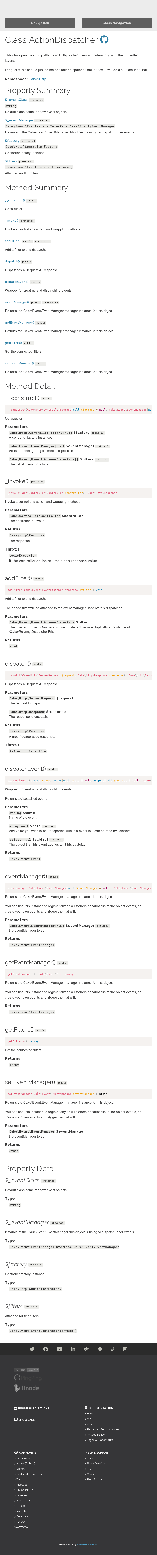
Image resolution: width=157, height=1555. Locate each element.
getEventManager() (19, 322)
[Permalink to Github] (104, 40)
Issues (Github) (26, 1463)
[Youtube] (59, 1350)
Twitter (21, 1521)
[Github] (86, 1350)
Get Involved (24, 1458)
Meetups (22, 1484)
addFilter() (13, 241)
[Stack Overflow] (112, 1350)
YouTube (22, 1511)
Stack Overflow (96, 1463)
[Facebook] (45, 1350)
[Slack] (100, 1350)
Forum (91, 1458)
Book (90, 1413)
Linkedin (22, 1505)
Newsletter (23, 1500)
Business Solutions (33, 1408)
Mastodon (22, 1527)
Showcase (27, 1419)
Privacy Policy (96, 1434)
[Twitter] (32, 1350)
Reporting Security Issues (103, 1429)
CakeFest (22, 1495)
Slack (90, 1474)
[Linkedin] (73, 1350)
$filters (11, 161)
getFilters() (13, 343)
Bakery (21, 1468)
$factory (12, 141)
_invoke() (11, 220)
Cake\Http (38, 79)
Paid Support (95, 1479)
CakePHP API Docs (87, 1544)
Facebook (22, 1516)
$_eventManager (19, 120)
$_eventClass (16, 100)
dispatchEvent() (17, 281)
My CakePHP (25, 1489)
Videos (91, 1424)
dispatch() (12, 261)
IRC (89, 1468)
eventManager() (17, 302)
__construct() (15, 200)
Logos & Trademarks (100, 1440)
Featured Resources (29, 1474)
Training (22, 1479)
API (89, 1418)
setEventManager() (19, 363)
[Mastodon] (125, 1350)
